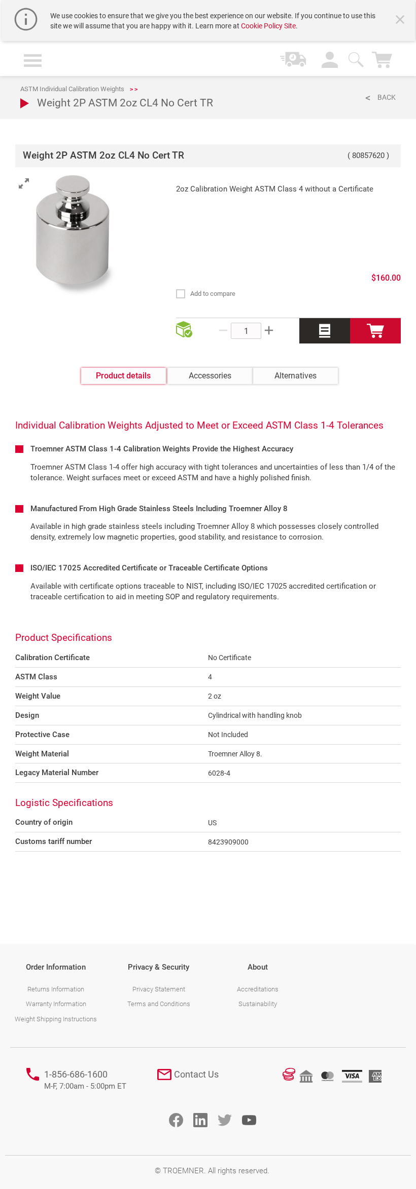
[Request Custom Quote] (324, 330)
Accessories (210, 375)
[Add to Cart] (375, 330)
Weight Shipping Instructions (56, 1019)
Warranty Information (56, 1004)
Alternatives (295, 375)
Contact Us (196, 1074)
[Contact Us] (164, 1074)
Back (386, 97)
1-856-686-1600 (85, 1080)
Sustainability (257, 1004)
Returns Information (55, 989)
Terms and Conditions (158, 1004)
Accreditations (258, 989)
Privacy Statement (158, 989)
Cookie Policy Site (268, 26)
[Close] (401, 21)
